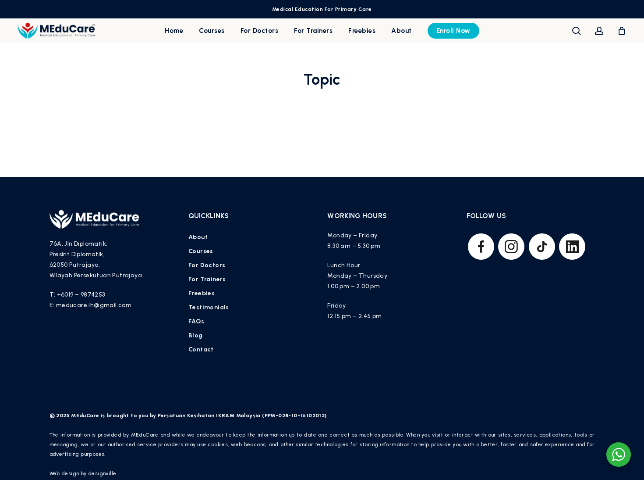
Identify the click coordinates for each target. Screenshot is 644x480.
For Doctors (206, 265)
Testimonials (208, 307)
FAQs (196, 321)
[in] (572, 246)
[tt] (541, 246)
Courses (200, 251)
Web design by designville (83, 473)
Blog (195, 335)
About (198, 237)
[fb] (481, 246)
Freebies (201, 293)
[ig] (511, 246)
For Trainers (207, 279)
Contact (201, 349)
